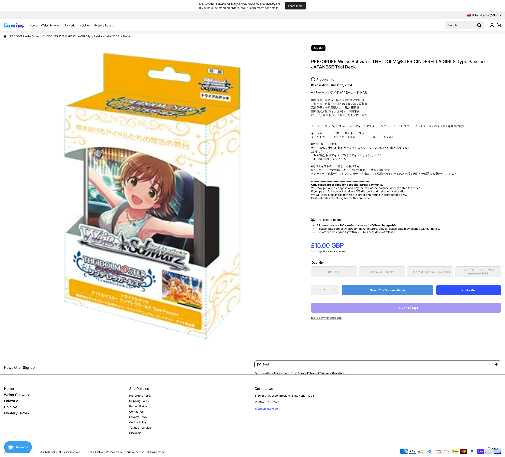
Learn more (295, 5)
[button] (499, 25)
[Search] (479, 25)
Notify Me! (468, 290)
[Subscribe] (496, 364)
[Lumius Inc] (14, 25)
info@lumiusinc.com (267, 408)
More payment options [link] (326, 317)
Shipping (316, 251)
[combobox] (464, 25)
